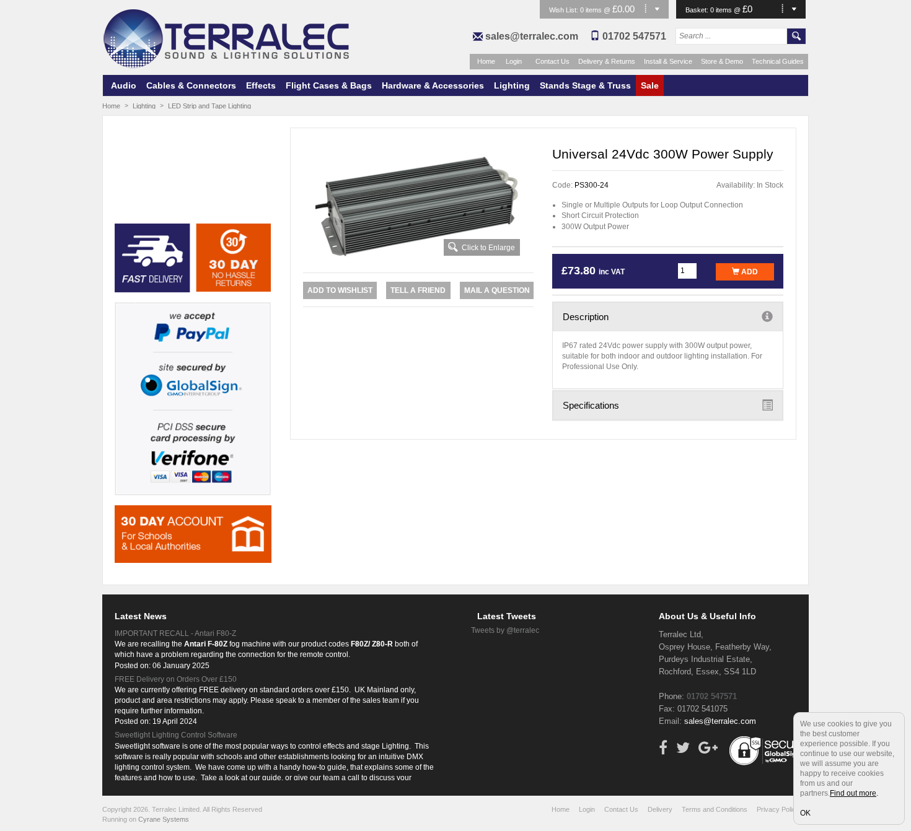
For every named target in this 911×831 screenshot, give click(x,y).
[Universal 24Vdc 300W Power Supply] (418, 205)
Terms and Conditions (714, 809)
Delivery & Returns (606, 61)
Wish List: (564, 10)
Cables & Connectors (191, 85)
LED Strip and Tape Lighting (209, 106)
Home (486, 61)
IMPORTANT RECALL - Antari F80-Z (175, 633)
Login (514, 61)
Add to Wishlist (339, 290)
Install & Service (668, 61)
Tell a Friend (418, 290)
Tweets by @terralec (505, 630)
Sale (650, 85)
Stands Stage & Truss (585, 85)
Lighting (512, 85)
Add (748, 272)
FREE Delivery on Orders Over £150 (176, 679)
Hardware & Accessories (433, 85)
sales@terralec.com (531, 36)
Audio (123, 85)
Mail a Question (497, 290)
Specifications (591, 405)
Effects (261, 85)
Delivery (660, 809)
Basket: (697, 10)
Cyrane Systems (163, 819)
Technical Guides (778, 61)
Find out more (853, 793)
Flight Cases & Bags (329, 85)
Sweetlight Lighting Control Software (176, 735)
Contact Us (552, 61)
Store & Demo (722, 61)
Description (586, 316)
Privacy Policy (778, 809)
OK (805, 813)
